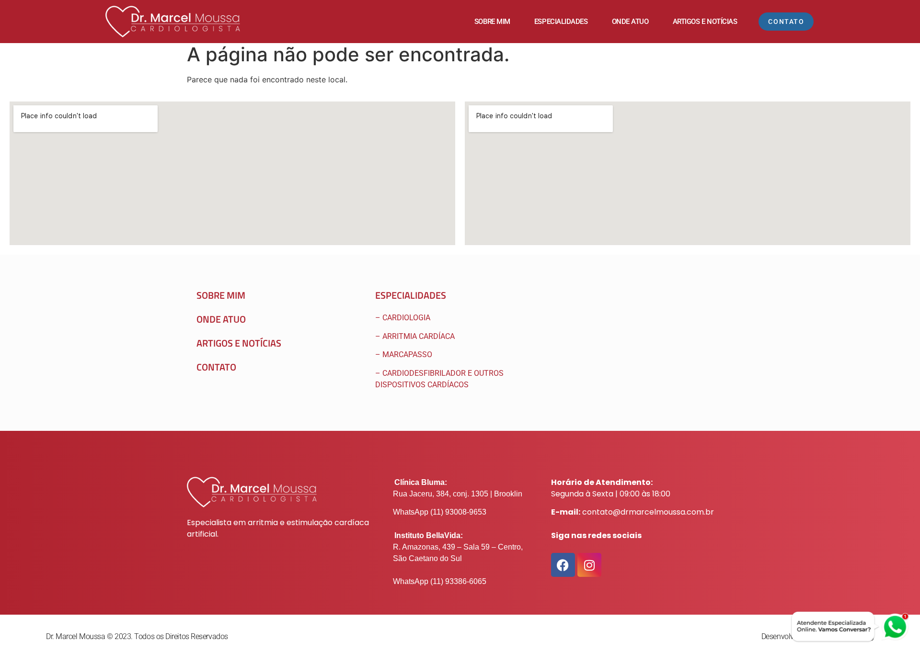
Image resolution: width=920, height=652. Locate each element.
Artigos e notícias (238, 343)
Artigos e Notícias (705, 21)
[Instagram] (589, 565)
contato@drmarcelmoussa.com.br (648, 511)
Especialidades (561, 21)
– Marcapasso (404, 354)
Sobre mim (492, 21)
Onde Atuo (630, 21)
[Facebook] (563, 565)
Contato (216, 367)
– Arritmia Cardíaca (415, 336)
